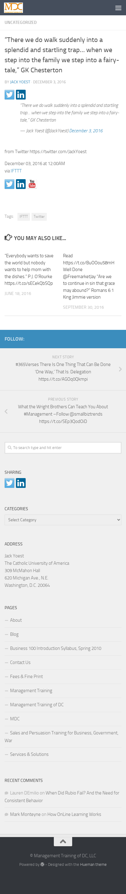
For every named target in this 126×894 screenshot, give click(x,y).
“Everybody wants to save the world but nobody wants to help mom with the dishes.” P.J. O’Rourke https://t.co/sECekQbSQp (29, 269)
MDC (15, 719)
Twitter (39, 216)
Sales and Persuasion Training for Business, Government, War (61, 736)
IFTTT (16, 171)
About (16, 620)
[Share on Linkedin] (21, 95)
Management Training (31, 690)
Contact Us (20, 662)
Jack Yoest (20, 82)
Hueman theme (93, 864)
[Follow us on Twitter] (9, 184)
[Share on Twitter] (9, 95)
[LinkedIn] (108, 337)
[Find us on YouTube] (32, 184)
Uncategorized (21, 22)
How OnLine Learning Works (74, 814)
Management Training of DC (37, 704)
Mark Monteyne (25, 814)
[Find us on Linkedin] (21, 184)
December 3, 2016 (85, 131)
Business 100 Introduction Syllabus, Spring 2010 (55, 648)
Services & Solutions (29, 754)
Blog (14, 634)
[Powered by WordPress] (42, 864)
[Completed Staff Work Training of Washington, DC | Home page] (16, 7)
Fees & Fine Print (26, 676)
